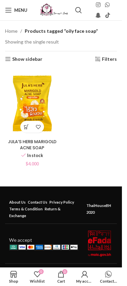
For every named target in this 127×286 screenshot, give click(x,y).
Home (11, 31)
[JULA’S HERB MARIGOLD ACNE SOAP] (32, 102)
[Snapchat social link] (98, 15)
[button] (26, 127)
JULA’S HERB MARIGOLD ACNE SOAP (32, 145)
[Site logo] (54, 9)
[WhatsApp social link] (107, 5)
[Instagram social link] (98, 5)
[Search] (78, 10)
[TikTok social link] (107, 15)
